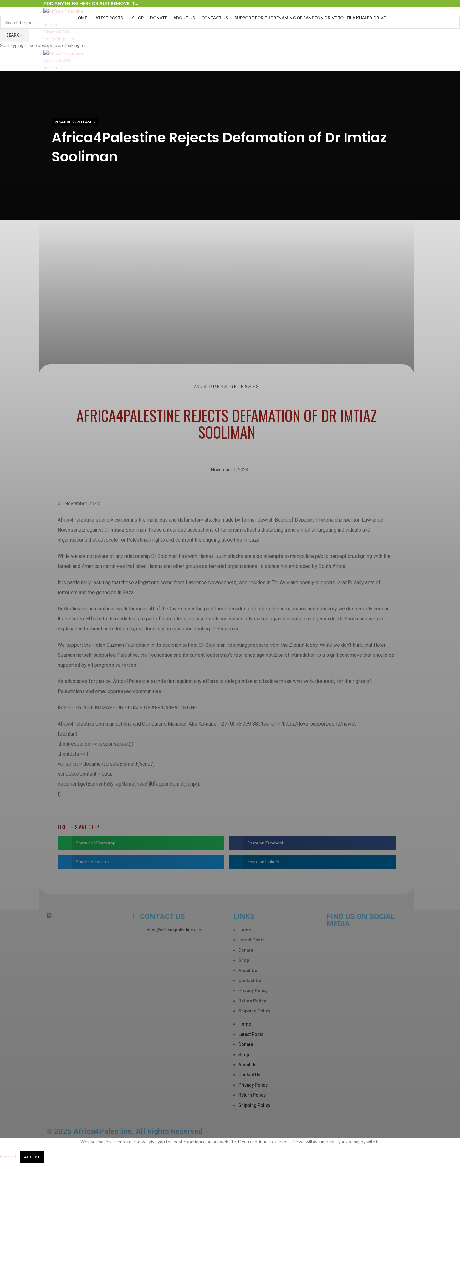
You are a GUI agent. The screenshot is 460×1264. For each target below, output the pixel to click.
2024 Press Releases (75, 122)
